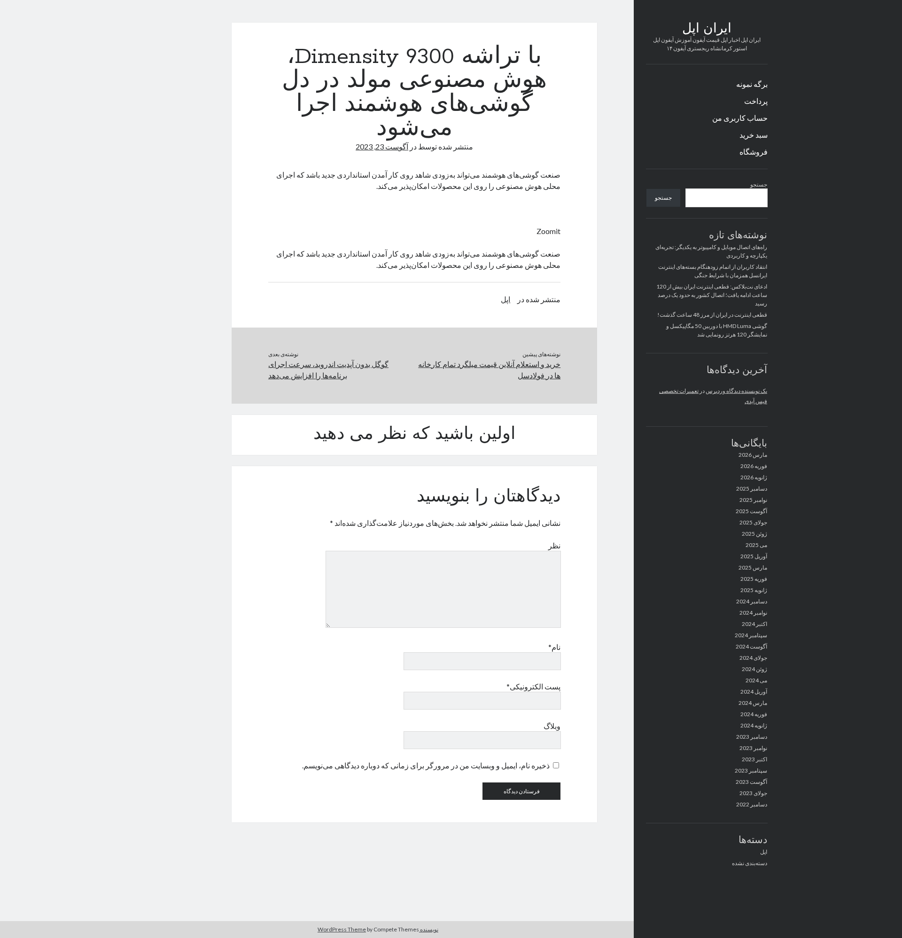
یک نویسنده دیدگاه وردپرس (736, 390)
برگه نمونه (752, 83)
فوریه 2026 (753, 465)
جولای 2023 (753, 793)
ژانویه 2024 (753, 725)
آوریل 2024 (753, 691)
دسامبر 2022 (751, 804)
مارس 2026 (753, 454)
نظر (554, 545)
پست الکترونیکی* (533, 686)
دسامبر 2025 (751, 488)
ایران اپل (706, 29)
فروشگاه (753, 151)
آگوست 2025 (751, 511)
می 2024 (756, 680)
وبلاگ (552, 725)
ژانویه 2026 (753, 477)
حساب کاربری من (740, 117)
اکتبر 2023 (754, 759)
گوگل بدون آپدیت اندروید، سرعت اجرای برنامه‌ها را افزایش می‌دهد (328, 370)
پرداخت (756, 100)
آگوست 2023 (751, 781)
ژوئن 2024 (754, 668)
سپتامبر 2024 (751, 635)
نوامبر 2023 (753, 747)
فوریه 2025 (753, 578)
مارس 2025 (753, 567)
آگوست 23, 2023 (382, 146)
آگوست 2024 (751, 646)
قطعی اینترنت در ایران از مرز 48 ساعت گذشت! (712, 314)
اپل (763, 851)
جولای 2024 (753, 657)
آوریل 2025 (753, 556)
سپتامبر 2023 (751, 770)
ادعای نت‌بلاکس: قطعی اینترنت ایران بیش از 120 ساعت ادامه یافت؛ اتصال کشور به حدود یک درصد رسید (711, 295)
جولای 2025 (753, 522)
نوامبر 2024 (753, 612)
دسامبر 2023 (751, 736)
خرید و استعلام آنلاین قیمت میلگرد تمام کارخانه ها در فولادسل (489, 370)
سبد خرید (753, 134)
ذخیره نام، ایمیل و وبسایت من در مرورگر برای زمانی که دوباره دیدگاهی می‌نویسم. (426, 765)
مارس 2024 (753, 702)
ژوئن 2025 (754, 533)
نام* (554, 646)
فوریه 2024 (753, 714)
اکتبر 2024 (754, 623)
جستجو (758, 184)
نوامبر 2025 (753, 499)
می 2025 (756, 544)
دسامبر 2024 (751, 601)
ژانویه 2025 (753, 590)
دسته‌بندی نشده (749, 863)
